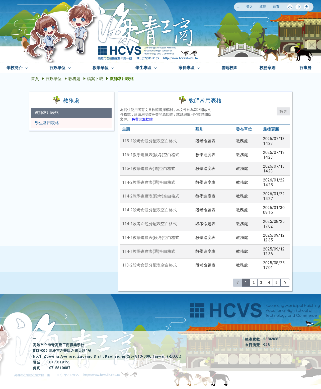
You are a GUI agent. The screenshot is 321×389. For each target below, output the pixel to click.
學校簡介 (15, 67)
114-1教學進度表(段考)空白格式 (150, 237)
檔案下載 (95, 78)
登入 (249, 7)
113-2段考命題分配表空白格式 (149, 265)
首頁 (276, 7)
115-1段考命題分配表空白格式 (149, 141)
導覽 (263, 7)
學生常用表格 (47, 122)
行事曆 (305, 67)
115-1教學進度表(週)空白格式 (148, 168)
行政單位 (57, 67)
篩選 (283, 111)
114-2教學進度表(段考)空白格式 (150, 196)
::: (238, 7)
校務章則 (268, 67)
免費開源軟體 (142, 119)
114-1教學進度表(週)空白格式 (148, 251)
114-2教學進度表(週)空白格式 (148, 182)
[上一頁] (238, 283)
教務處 (74, 78)
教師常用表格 (47, 112)
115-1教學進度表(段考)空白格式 (150, 154)
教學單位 (101, 67)
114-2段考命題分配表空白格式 (149, 210)
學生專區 (143, 67)
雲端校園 (229, 67)
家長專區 (187, 67)
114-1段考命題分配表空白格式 (149, 223)
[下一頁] (285, 283)
